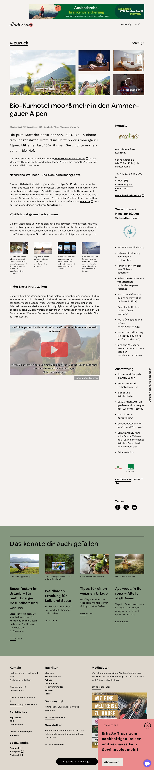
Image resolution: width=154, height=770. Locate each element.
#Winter (56, 127)
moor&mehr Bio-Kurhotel (69, 158)
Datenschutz (16, 724)
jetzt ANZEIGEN (101, 687)
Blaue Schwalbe (53, 676)
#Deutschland (16, 127)
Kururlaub (52, 205)
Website (85, 201)
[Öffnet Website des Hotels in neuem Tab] (129, 136)
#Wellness (27, 127)
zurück (21, 42)
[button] (117, 507)
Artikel (48, 680)
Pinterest (14, 755)
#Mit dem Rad (45, 127)
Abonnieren (111, 762)
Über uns (49, 673)
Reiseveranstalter (54, 687)
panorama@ (124, 186)
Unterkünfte (51, 683)
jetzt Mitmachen (55, 717)
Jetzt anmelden (54, 745)
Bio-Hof (40, 234)
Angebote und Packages (129, 479)
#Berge (35, 127)
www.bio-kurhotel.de (128, 195)
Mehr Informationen (54, 372)
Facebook (14, 748)
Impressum (15, 717)
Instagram (15, 751)
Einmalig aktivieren (87, 378)
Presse (48, 694)
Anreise (48, 690)
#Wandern (65, 127)
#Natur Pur (75, 127)
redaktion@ (23, 704)
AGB (12, 721)
